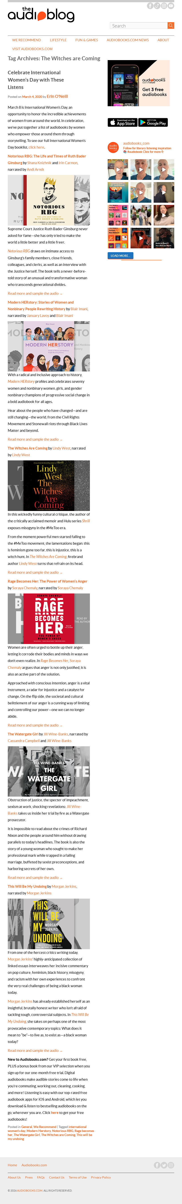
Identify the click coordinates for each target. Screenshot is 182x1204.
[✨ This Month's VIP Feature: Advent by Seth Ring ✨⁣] (118, 192)
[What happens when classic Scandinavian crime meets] (118, 169)
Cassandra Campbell (24, 741)
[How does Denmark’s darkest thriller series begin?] (164, 169)
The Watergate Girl (23, 734)
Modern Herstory (39, 1131)
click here (36, 147)
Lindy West (61, 448)
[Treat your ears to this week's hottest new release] (118, 215)
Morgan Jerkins (64, 886)
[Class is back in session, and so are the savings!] (141, 215)
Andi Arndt (35, 169)
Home (12, 1165)
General (26, 1127)
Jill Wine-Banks (56, 734)
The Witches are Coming (58, 1135)
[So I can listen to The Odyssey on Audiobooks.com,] (141, 238)
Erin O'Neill (57, 96)
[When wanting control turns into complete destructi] (164, 238)
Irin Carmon (68, 163)
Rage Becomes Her (54, 661)
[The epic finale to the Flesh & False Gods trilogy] (164, 215)
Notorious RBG (19, 251)
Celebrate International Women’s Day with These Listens (36, 80)
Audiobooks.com (34, 1165)
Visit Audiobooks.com (32, 49)
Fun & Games (86, 40)
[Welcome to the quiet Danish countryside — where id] (141, 192)
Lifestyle (58, 40)
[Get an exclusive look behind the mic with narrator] (164, 192)
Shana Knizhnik (39, 163)
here (55, 1113)
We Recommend (26, 40)
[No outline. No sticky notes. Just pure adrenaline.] (141, 169)
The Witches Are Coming (48, 557)
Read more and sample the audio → (35, 293)
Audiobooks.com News (128, 40)
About (163, 40)
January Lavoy (38, 316)
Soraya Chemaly (24, 588)
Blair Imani (79, 309)
